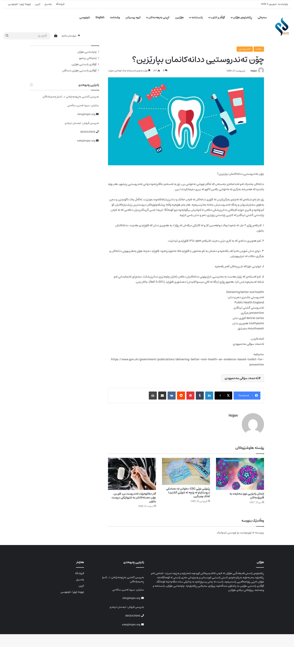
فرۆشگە (60, 4)
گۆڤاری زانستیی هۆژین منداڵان (79, 71)
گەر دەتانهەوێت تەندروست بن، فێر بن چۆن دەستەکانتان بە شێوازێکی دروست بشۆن (134, 497)
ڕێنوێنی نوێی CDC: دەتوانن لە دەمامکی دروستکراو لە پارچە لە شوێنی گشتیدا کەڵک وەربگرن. (188, 492)
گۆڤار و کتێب (218, 17)
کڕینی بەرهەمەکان (158, 17)
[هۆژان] (283, 27)
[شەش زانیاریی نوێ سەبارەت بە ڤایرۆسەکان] (240, 474)
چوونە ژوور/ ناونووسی (19, 4)
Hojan (254, 71)
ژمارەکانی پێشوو (88, 58)
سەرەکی (262, 17)
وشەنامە (115, 17)
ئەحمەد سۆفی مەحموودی (241, 378)
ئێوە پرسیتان (133, 17)
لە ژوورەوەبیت (247, 532)
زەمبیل (48, 4)
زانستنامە (197, 17)
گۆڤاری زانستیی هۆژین (84, 64)
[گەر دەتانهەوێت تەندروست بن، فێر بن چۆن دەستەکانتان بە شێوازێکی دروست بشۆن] (132, 474)
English (100, 17)
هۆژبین (179, 17)
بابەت (259, 49)
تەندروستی (245, 49)
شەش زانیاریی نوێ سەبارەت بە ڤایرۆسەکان (247, 495)
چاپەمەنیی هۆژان (87, 52)
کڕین (37, 4)
